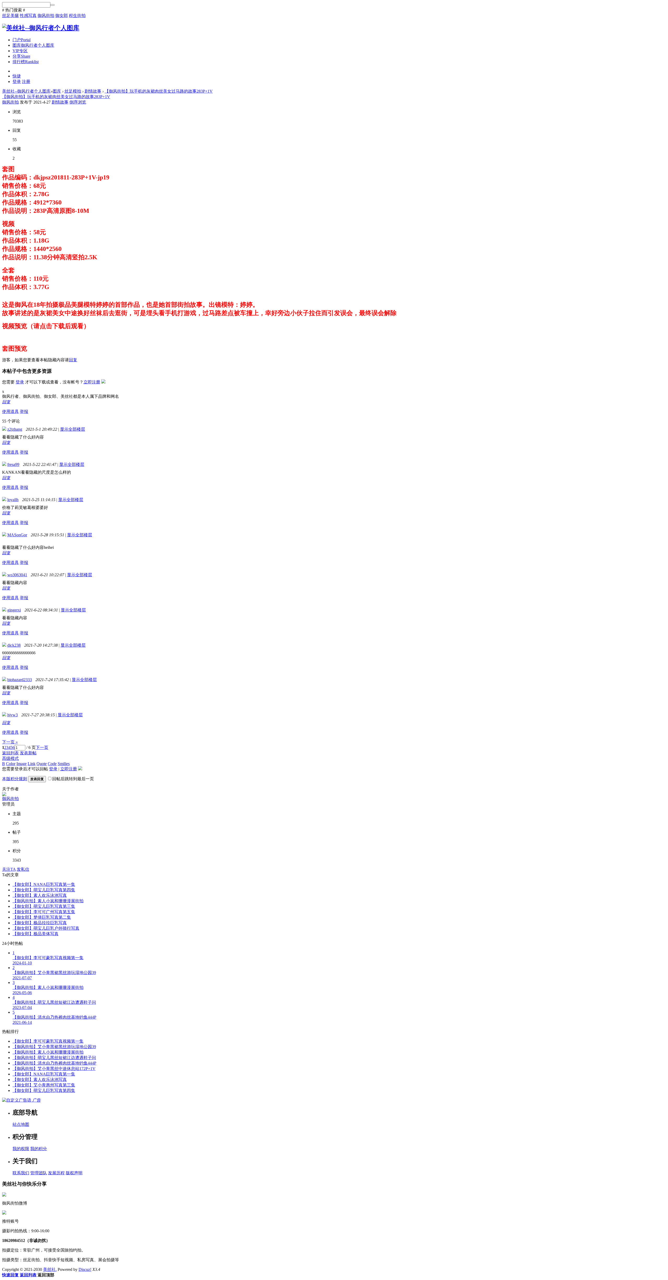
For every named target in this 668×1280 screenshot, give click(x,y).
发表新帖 (28, 753)
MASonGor (17, 535)
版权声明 (74, 1173)
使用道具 (10, 411)
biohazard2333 (19, 679)
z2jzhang (14, 429)
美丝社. (50, 1269)
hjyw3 (12, 715)
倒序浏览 (77, 102)
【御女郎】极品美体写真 (35, 934)
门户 (22, 40)
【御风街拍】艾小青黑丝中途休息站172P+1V (54, 1068)
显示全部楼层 (72, 429)
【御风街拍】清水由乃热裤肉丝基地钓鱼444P (54, 1063)
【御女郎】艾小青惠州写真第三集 (44, 1085)
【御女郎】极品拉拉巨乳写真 (40, 923)
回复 (73, 360)
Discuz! (85, 1269)
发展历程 (56, 1173)
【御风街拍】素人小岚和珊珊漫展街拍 (48, 901)
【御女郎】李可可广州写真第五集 (44, 912)
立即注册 (92, 382)
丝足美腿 (10, 15)
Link (31, 763)
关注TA (9, 869)
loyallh (13, 499)
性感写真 (28, 15)
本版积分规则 (14, 779)
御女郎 (61, 15)
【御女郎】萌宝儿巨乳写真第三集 (44, 906)
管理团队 (38, 1173)
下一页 (42, 747)
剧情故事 (93, 91)
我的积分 (38, 1148)
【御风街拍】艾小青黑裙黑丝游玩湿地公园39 (54, 1046)
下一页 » (10, 742)
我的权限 (21, 1148)
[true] (52, 5)
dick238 (14, 645)
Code (52, 763)
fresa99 (13, 464)
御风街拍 (46, 15)
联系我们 (21, 1173)
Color (10, 763)
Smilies (64, 763)
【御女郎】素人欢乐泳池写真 (40, 895)
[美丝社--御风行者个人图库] (40, 28)
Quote (42, 763)
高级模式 (10, 758)
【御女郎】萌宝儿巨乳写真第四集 (44, 890)
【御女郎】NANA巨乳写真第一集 (44, 884)
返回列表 (10, 753)
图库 (33, 45)
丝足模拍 (72, 91)
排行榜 (26, 61)
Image (21, 763)
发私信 (23, 869)
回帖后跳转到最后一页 (73, 779)
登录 (17, 81)
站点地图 (21, 1124)
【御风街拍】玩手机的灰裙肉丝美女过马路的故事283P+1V (159, 91)
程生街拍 (77, 15)
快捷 (17, 76)
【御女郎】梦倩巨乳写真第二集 (42, 917)
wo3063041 (17, 575)
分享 (21, 56)
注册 (26, 81)
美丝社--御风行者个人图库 (26, 91)
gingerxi (14, 610)
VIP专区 (20, 51)
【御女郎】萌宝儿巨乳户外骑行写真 (46, 928)
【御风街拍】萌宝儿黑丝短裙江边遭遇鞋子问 (54, 1057)
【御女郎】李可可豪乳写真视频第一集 (48, 1041)
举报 (24, 411)
